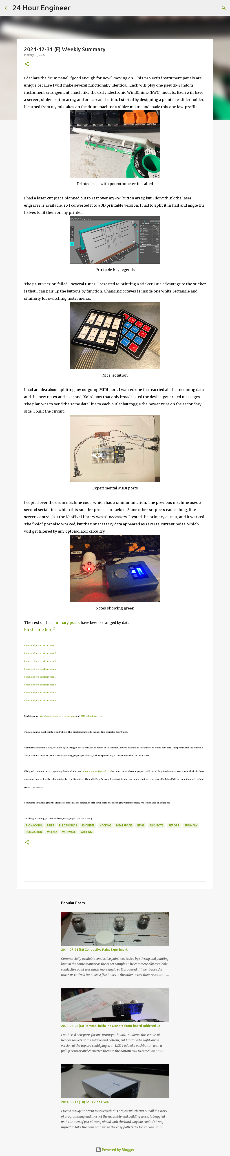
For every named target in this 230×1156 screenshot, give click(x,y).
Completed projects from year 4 (40, 669)
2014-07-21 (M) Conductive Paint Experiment (94, 949)
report (174, 825)
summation (34, 831)
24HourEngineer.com (91, 716)
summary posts (65, 622)
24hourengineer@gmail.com (96, 771)
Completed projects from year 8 (40, 700)
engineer (88, 825)
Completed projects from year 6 (40, 684)
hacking (105, 825)
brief (50, 825)
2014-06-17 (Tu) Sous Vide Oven (85, 1102)
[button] (26, 64)
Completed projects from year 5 (40, 677)
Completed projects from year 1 (39, 645)
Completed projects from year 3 (39, 661)
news (140, 825)
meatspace (124, 825)
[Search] (77, 7)
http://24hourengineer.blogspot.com (57, 716)
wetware (69, 831)
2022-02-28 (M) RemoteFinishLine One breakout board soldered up (110, 1026)
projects (157, 825)
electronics (68, 825)
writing (86, 831)
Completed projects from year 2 (40, 653)
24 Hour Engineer (42, 8)
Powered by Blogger (117, 1150)
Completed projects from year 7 (40, 692)
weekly (52, 831)
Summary (191, 825)
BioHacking (34, 825)
